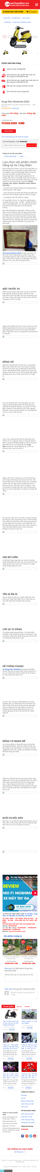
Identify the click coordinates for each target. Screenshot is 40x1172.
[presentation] (2, 54)
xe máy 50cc (20, 916)
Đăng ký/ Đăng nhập (27, 1101)
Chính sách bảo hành (27, 1114)
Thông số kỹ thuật (10, 156)
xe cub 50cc (29, 914)
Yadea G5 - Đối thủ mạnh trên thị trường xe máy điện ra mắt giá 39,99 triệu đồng (29, 1046)
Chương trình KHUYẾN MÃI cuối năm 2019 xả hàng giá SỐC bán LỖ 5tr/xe (29, 1075)
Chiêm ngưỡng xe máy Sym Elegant (29, 1022)
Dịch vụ (19, 1006)
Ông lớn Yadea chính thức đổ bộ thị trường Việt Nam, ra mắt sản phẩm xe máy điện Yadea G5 (10, 1075)
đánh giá (15, 108)
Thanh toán (24, 1107)
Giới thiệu (24, 1095)
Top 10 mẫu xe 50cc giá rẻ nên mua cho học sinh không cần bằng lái (10, 1023)
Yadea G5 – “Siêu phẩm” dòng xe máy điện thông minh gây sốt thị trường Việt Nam (10, 1046)
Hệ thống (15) (18, 1152)
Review (27, 1006)
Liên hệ (23, 1098)
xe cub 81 (28, 916)
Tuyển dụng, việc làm (27, 1104)
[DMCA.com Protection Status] (6, 1170)
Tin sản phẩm (8, 1006)
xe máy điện (10, 916)
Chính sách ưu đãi (26, 1117)
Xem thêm (12, 1029)
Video (22, 156)
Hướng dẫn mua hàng (27, 1122)
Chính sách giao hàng (27, 1120)
